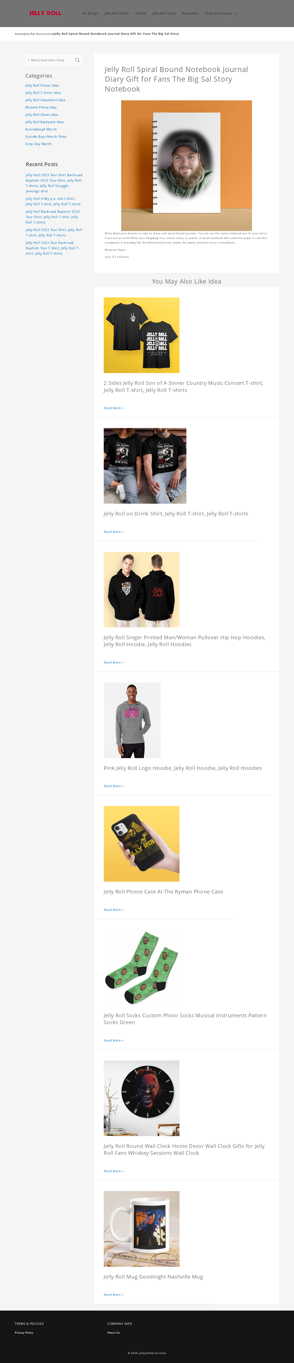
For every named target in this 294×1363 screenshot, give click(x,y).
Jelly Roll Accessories (38, 34)
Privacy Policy (24, 1332)
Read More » (114, 408)
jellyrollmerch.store (152, 1353)
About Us (113, 1332)
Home (19, 34)
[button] (220, 13)
